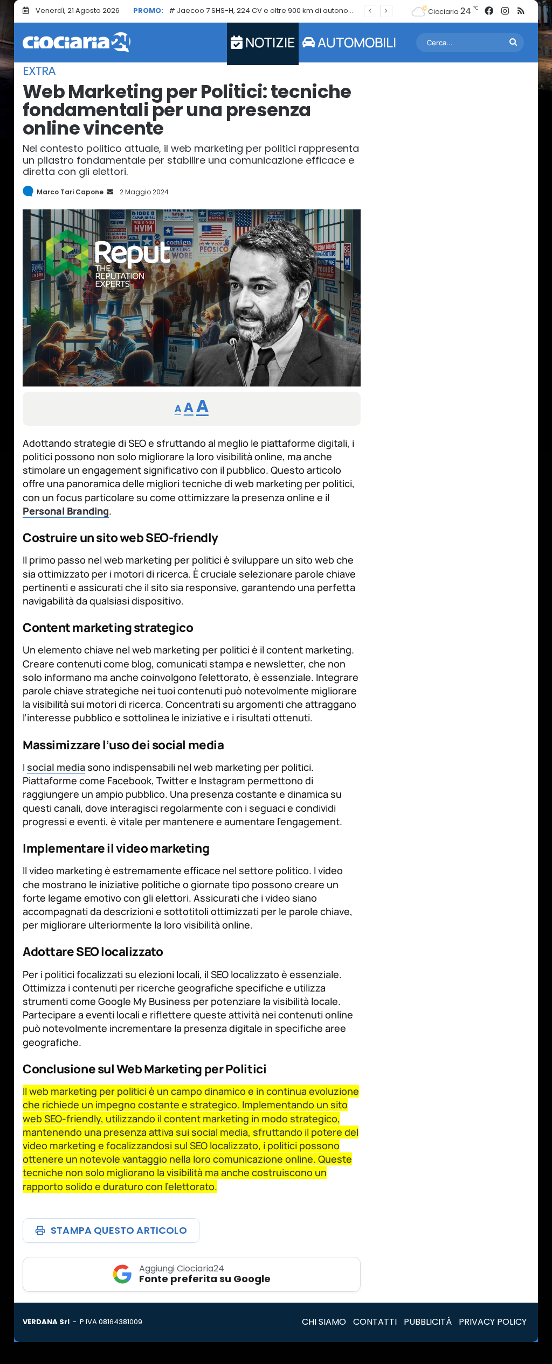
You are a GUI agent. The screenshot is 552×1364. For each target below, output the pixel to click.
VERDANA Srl (46, 1322)
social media (56, 767)
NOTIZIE (269, 42)
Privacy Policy (493, 1322)
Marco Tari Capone (70, 191)
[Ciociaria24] (76, 42)
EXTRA (39, 71)
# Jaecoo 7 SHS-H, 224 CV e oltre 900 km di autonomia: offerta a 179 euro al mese (312, 10)
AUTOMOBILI (355, 42)
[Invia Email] (109, 191)
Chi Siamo (324, 1322)
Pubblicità (428, 1322)
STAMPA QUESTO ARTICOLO (119, 1230)
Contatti (375, 1322)
